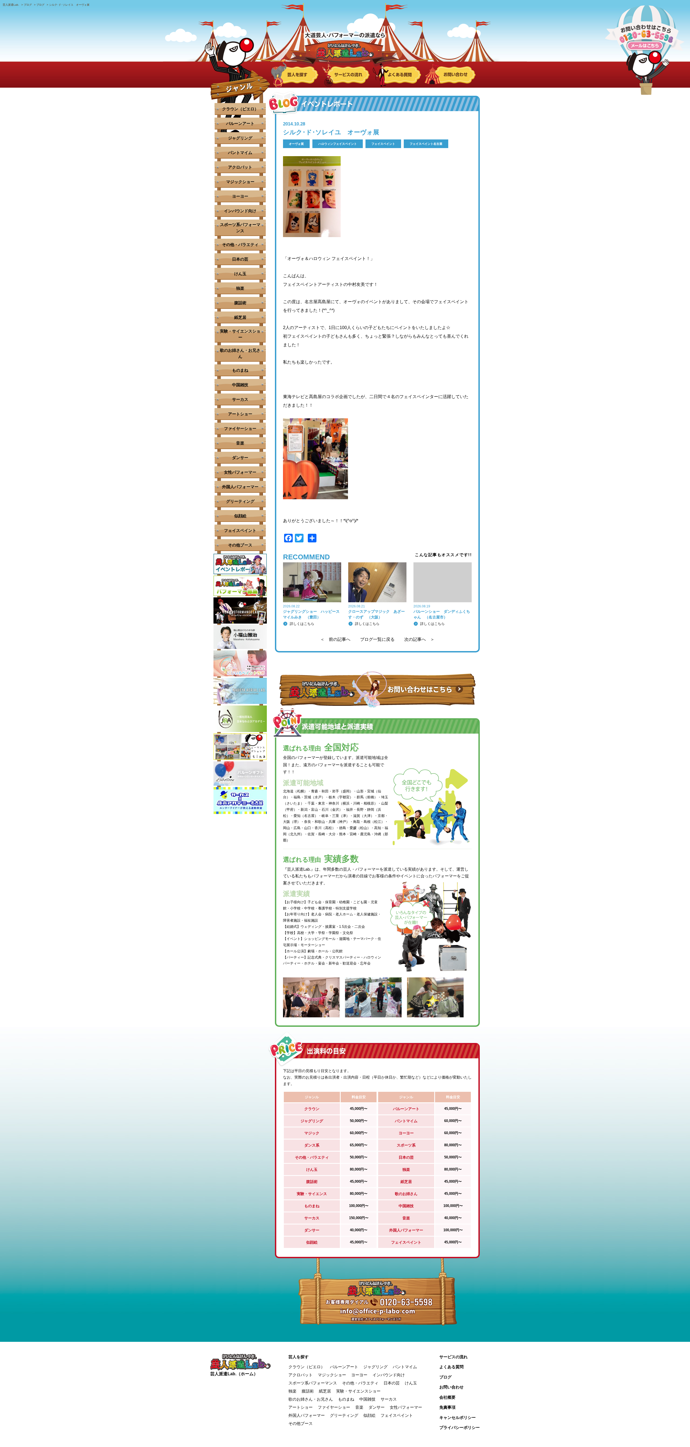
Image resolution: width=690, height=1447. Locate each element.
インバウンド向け (240, 210)
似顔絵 (240, 516)
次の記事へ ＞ (419, 639)
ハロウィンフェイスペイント (337, 143)
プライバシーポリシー (459, 1427)
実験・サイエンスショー (240, 334)
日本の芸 (240, 259)
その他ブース (240, 545)
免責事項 (447, 1407)
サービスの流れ (453, 1356)
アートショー (240, 414)
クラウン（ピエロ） (240, 109)
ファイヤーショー (240, 428)
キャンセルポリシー (457, 1417)
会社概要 (447, 1397)
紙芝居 (240, 317)
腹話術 (240, 302)
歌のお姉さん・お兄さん (240, 353)
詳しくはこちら (302, 624)
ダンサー (240, 457)
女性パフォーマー (240, 472)
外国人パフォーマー (240, 486)
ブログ (445, 1377)
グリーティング (240, 501)
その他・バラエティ (240, 244)
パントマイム (240, 152)
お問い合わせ (451, 1387)
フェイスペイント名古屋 (426, 143)
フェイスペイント (383, 143)
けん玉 (240, 273)
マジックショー (240, 181)
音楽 (240, 443)
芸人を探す (298, 1356)
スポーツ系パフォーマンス (240, 227)
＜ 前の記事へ (335, 639)
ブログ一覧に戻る (377, 639)
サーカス (240, 399)
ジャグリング (240, 138)
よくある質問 (451, 1366)
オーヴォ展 (296, 143)
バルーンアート (240, 123)
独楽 (240, 288)
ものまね (240, 370)
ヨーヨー (240, 196)
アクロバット (240, 167)
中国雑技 (240, 384)
